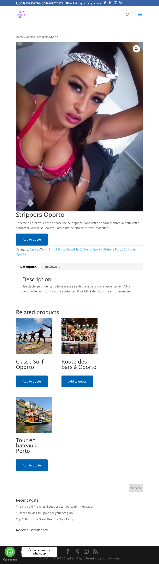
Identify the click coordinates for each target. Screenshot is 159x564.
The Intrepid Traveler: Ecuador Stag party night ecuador (55, 506)
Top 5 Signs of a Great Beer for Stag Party (44, 519)
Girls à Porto (56, 249)
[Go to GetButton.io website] (10, 559)
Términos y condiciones (102, 558)
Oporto (30, 37)
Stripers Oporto (91, 249)
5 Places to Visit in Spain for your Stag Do (44, 513)
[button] (136, 48)
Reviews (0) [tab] (53, 267)
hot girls (72, 249)
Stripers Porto (112, 249)
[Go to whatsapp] (10, 552)
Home (20, 37)
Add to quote (32, 239)
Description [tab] (28, 267)
